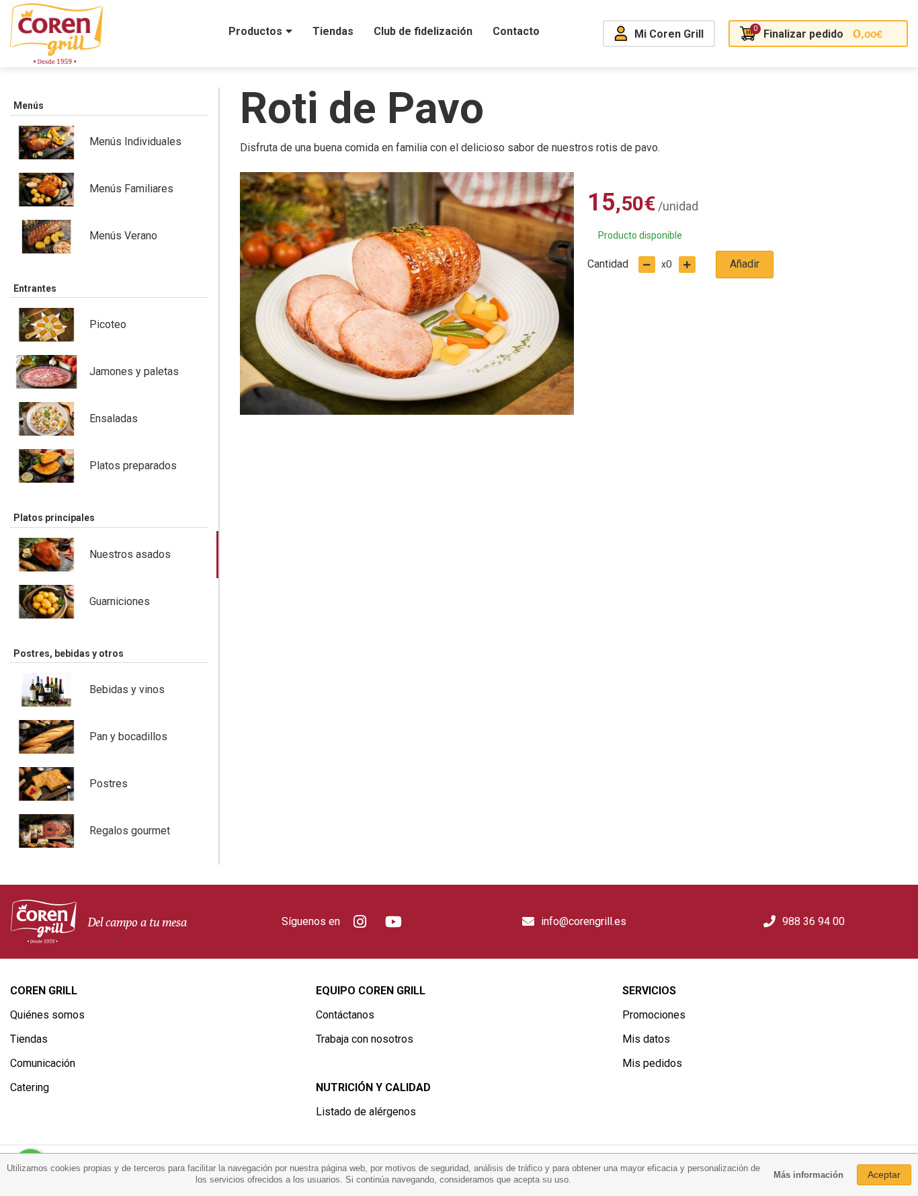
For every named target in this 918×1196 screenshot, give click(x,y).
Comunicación (42, 1063)
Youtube (393, 921)
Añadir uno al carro (687, 264)
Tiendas (29, 1039)
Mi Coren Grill (669, 34)
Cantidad (607, 263)
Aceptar (884, 1174)
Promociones (653, 1014)
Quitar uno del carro (646, 264)
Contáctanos (345, 1014)
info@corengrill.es (583, 921)
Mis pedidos (652, 1063)
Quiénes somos (47, 1014)
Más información (808, 1175)
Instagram (360, 921)
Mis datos (646, 1039)
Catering (29, 1087)
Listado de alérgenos (366, 1111)
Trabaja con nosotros (364, 1039)
